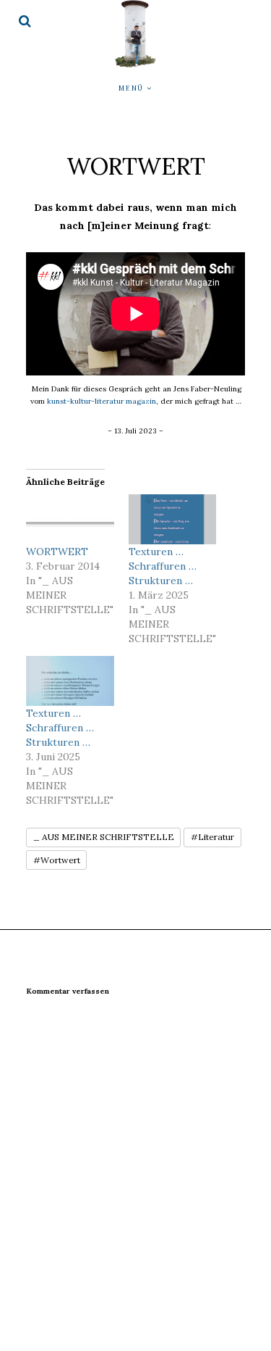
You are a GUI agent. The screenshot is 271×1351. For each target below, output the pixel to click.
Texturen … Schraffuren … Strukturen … (163, 566)
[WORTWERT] (70, 519)
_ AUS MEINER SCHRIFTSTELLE (103, 836)
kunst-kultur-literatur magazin (101, 401)
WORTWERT (57, 551)
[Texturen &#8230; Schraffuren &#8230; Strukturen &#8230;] (173, 519)
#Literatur (212, 836)
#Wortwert (56, 860)
